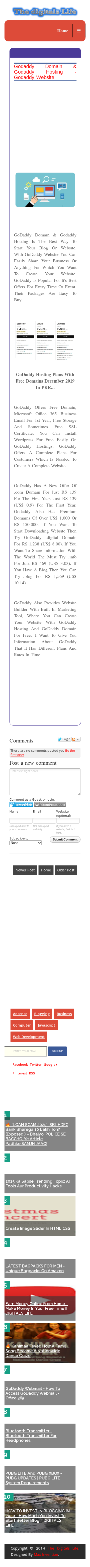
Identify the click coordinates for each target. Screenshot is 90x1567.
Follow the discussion (76, 739)
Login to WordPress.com (50, 804)
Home (62, 30)
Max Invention (46, 1554)
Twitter (36, 1064)
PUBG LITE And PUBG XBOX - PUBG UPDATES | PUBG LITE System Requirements (34, 1478)
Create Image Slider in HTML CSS (38, 1228)
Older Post (65, 870)
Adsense (20, 1013)
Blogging (42, 1013)
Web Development (29, 1036)
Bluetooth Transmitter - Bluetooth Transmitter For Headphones (31, 1436)
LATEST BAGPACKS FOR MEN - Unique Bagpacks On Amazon (35, 1268)
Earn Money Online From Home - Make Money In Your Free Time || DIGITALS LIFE (37, 1308)
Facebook (20, 1064)
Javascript (46, 1025)
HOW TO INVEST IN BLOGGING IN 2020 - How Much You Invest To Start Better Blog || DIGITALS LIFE (38, 1518)
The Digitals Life (63, 1548)
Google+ (51, 1064)
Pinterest (19, 1073)
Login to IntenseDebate (21, 804)
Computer (22, 1025)
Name (14, 811)
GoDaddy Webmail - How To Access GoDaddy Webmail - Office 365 (33, 1393)
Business (64, 1013)
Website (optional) (63, 813)
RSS (32, 1073)
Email (37, 811)
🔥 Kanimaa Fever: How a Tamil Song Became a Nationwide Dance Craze (36, 1351)
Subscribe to (19, 838)
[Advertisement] (45, 114)
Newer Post (25, 870)
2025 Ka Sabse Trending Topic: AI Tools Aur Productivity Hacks (38, 1183)
